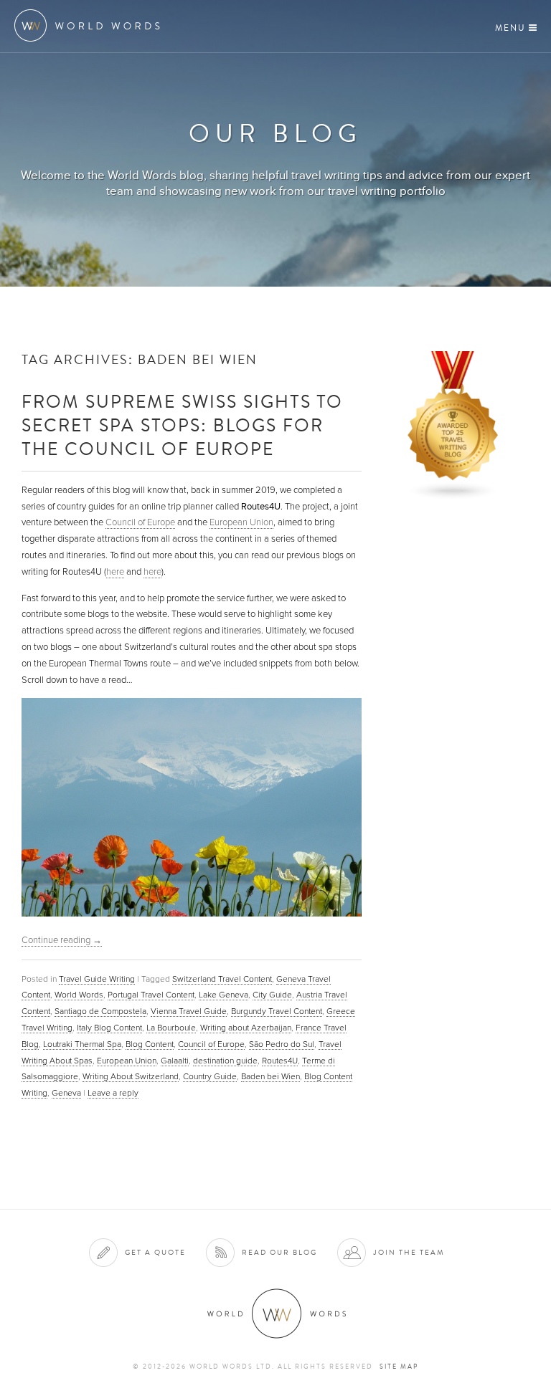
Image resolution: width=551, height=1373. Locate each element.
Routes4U (280, 1061)
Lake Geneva (223, 995)
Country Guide (210, 1076)
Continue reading (62, 940)
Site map (399, 1366)
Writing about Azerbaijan (245, 1028)
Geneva (66, 1093)
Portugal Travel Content (151, 995)
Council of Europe (140, 522)
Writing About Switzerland (131, 1076)
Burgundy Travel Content (276, 1011)
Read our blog (279, 1252)
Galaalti (175, 1061)
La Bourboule (171, 1028)
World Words (91, 25)
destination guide (225, 1061)
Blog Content (150, 1044)
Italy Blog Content (109, 1028)
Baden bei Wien (270, 1076)
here (115, 572)
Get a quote (155, 1252)
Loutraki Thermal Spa (82, 1044)
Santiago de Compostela (100, 1011)
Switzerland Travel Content (222, 979)
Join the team (409, 1252)
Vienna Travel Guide (189, 1011)
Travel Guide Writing (97, 979)
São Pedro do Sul (281, 1044)
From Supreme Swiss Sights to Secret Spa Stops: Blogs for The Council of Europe (182, 424)
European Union (241, 522)
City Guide (272, 995)
